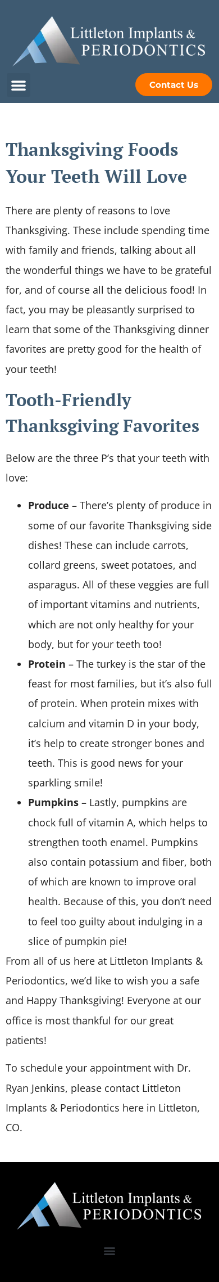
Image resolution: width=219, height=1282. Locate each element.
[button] (18, 85)
